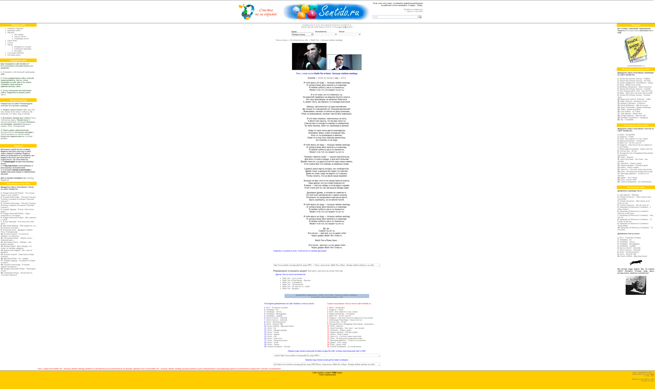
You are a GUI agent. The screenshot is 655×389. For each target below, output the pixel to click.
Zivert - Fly (271, 328)
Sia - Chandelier (627, 120)
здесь (3, 94)
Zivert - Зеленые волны (277, 340)
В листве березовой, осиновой (15, 121)
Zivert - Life (272, 336)
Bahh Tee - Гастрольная (292, 284)
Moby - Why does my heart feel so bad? (636, 93)
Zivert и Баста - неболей (276, 320)
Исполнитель (321, 32)
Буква (294, 32)
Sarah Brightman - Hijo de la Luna (634, 105)
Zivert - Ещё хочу (274, 338)
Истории (18, 51)
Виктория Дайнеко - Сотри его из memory (348, 340)
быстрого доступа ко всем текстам (325, 270)
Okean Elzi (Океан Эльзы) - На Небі (635, 81)
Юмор (10, 45)
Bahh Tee (315, 40)
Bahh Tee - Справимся (292, 282)
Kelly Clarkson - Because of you (633, 101)
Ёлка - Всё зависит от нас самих (343, 312)
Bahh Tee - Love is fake (292, 278)
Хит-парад (18, 34)
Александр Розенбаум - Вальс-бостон (345, 320)
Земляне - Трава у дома (340, 330)
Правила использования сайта (643, 379)
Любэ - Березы (336, 326)
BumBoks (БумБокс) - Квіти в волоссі (636, 87)
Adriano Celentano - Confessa (632, 103)
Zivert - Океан (273, 344)
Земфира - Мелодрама (276, 314)
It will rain (26, 114)
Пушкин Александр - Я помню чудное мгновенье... (15, 266)
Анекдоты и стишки (22, 47)
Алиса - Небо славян (339, 334)
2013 (343, 78)
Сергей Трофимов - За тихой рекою (345, 346)
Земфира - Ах (272, 310)
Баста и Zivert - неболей (276, 318)
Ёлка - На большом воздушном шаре (346, 338)
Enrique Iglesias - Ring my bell (633, 115)
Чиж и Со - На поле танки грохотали (345, 336)
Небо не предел (326, 78)
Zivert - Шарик (273, 334)
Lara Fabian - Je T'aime (630, 111)
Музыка (11, 32)
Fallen (24, 110)
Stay (19, 114)
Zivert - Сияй (272, 342)
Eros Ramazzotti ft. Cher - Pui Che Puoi (636, 91)
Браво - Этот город (338, 342)
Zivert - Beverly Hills (274, 324)
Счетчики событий (16, 53)
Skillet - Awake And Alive (630, 109)
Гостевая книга (14, 55)
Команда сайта (14, 30)
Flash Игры (12, 41)
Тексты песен (20, 36)
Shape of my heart (12, 112)
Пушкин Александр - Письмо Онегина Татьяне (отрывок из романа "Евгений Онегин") (18, 199)
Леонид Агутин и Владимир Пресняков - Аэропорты (351, 324)
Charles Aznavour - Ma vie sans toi (634, 205)
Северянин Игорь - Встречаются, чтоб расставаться (17, 274)
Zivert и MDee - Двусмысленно (280, 326)
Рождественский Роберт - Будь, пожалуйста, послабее (15, 214)
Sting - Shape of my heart (630, 85)
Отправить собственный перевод (17, 72)
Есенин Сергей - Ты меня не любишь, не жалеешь (14, 235)
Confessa (25, 112)
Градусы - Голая (336, 310)
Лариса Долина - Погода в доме (344, 332)
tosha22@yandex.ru (636, 66)
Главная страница (15, 28)
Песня (341, 32)
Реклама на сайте (647, 381)
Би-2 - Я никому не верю (277, 308)
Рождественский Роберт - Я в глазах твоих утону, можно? (17, 194)
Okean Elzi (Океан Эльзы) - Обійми (635, 79)
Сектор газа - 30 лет (338, 322)
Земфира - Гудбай (274, 316)
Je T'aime (13, 114)
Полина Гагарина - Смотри (278, 346)
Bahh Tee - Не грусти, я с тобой (296, 286)
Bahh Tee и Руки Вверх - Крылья (296, 280)
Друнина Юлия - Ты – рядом (16, 258)
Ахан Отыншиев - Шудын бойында (636, 107)
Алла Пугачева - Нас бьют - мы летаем (347, 328)
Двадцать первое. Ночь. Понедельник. (16, 125)
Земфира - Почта (273, 312)
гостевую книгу (632, 31)
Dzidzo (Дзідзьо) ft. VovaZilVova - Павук (636, 83)
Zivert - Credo (273, 332)
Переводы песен (21, 39)
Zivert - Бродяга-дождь (277, 330)
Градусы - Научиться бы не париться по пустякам (351, 318)
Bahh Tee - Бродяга (290, 288)
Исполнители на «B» (299, 40)
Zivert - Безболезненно (276, 322)
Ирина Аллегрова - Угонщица (341, 314)
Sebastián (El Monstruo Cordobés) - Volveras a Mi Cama (633, 212)
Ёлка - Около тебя (338, 344)
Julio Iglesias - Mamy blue (631, 113)
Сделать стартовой (415, 11)
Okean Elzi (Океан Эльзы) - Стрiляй (635, 89)
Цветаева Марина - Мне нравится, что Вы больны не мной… (18, 227)
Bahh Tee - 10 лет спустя (340, 316)
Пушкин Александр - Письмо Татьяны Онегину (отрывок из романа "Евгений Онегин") (18, 205)
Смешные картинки (22, 49)
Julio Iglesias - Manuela (629, 195)
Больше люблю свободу (332, 40)
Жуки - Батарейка (337, 308)
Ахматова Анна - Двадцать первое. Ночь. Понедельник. (17, 231)
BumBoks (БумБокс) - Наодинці (634, 118)
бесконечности (7, 132)
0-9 (303, 25)
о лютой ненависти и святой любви (17, 133)
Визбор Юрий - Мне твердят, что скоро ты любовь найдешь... (16, 247)
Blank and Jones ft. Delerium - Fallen (636, 99)
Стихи (10, 43)
